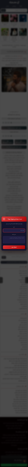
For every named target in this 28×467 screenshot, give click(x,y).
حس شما (14, 234)
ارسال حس (14, 247)
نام (14, 227)
